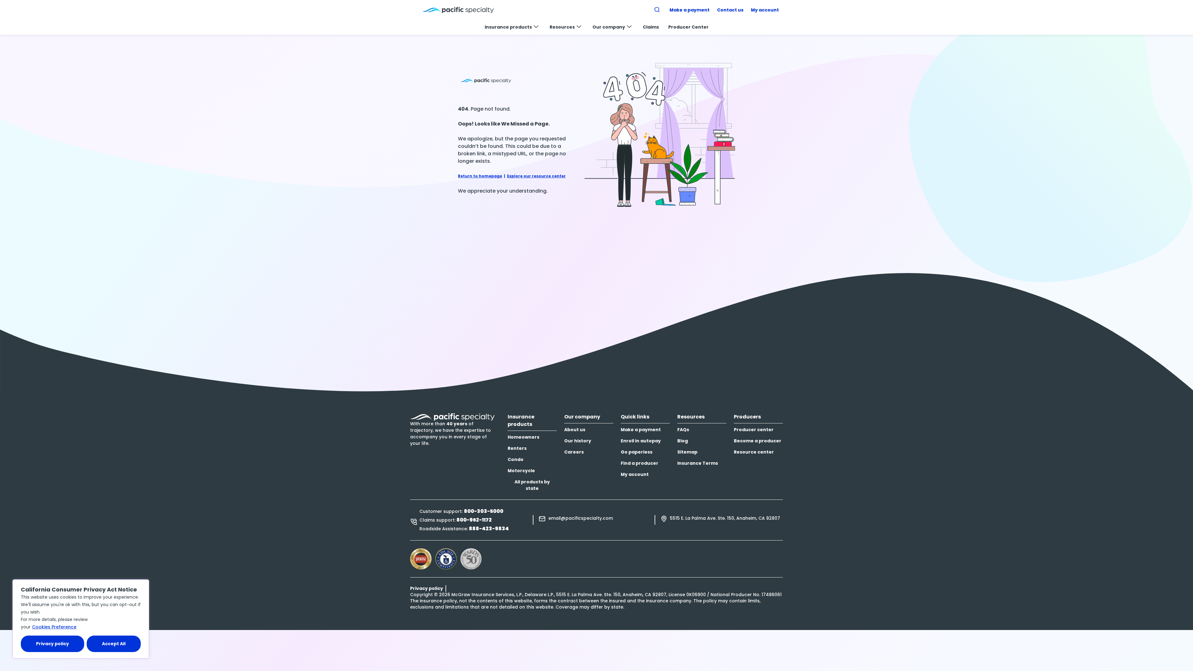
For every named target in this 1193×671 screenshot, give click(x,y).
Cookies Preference (54, 627)
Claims (651, 27)
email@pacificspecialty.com (580, 518)
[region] (80, 619)
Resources (562, 27)
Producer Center (688, 27)
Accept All (114, 644)
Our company (608, 27)
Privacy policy (52, 644)
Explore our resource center (536, 176)
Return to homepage (480, 176)
